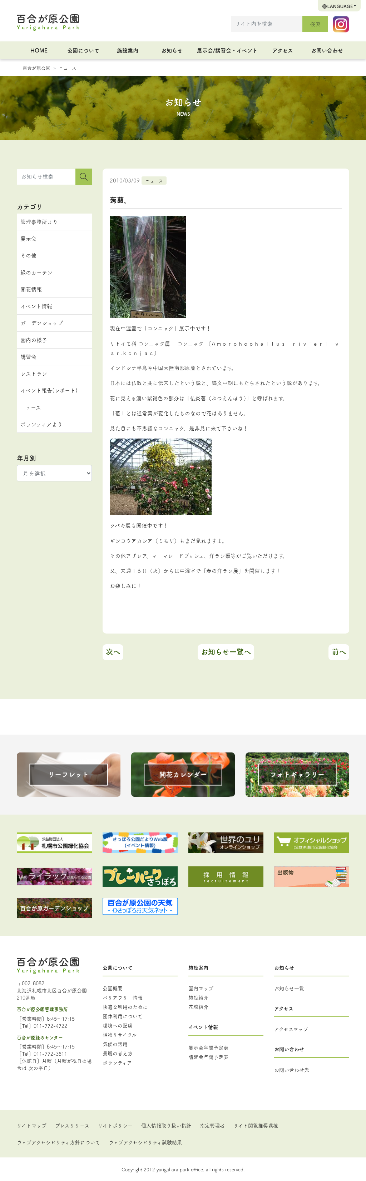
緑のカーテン (36, 272)
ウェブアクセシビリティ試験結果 (145, 1142)
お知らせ (172, 50)
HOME (39, 50)
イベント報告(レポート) (49, 390)
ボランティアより (41, 424)
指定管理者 (212, 1125)
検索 (315, 23)
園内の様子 (33, 340)
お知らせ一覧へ (226, 651)
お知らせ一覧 (289, 988)
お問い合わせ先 (291, 1069)
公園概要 (113, 988)
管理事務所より (39, 221)
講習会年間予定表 (208, 1056)
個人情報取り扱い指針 (166, 1125)
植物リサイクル (120, 1034)
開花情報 (31, 289)
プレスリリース (72, 1125)
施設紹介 (198, 997)
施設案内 (127, 50)
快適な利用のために (125, 1006)
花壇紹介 (198, 1006)
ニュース (67, 67)
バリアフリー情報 (123, 997)
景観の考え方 (118, 1053)
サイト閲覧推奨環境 (255, 1125)
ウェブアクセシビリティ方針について (58, 1142)
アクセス (282, 50)
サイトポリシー (115, 1125)
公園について (83, 50)
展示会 (28, 238)
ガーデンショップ (41, 322)
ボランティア (117, 1062)
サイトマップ (31, 1125)
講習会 (28, 356)
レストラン (33, 373)
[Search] (83, 177)
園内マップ (200, 988)
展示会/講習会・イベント (227, 50)
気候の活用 (115, 1043)
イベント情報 (36, 306)
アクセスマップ (291, 1028)
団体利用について (123, 1016)
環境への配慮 (118, 1025)
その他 (28, 255)
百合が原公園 (36, 67)
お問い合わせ (327, 50)
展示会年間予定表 (208, 1047)
